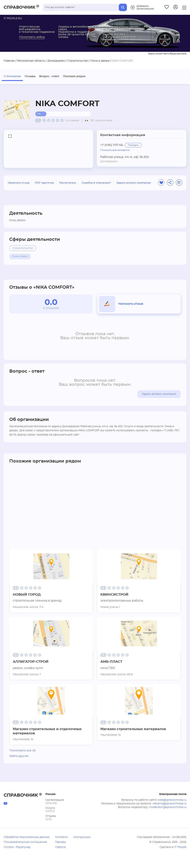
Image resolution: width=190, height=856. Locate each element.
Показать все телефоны (115, 150)
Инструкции (82, 837)
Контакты (61, 837)
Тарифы (60, 842)
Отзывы (30, 76)
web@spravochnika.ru (172, 800)
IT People (180, 847)
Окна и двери (100, 61)
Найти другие (18, 756)
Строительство (77, 61)
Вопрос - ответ (49, 76)
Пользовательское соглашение (25, 842)
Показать (133, 145)
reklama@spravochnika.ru (169, 803)
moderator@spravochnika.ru (167, 807)
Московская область (31, 61)
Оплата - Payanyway (17, 847)
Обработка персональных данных (27, 837)
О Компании (12, 76)
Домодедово (56, 61)
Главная (9, 61)
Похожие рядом (74, 76)
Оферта (60, 847)
